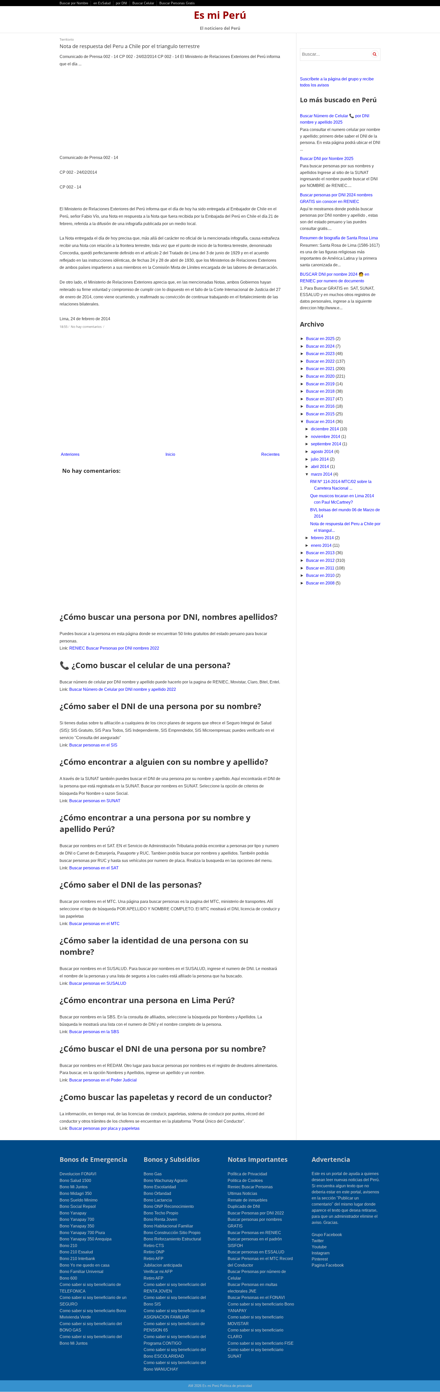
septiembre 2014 (326, 444)
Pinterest (320, 1259)
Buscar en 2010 (321, 575)
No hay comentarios (86, 326)
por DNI (121, 3)
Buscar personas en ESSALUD (256, 1252)
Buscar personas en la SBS (94, 1032)
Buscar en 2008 (321, 583)
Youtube (319, 1247)
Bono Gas (153, 1174)
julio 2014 (320, 459)
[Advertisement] (170, 110)
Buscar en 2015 (321, 414)
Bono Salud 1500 (75, 1180)
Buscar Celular (143, 3)
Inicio (170, 454)
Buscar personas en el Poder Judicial (103, 1080)
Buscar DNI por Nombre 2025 (326, 158)
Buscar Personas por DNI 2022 (256, 1213)
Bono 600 (68, 1278)
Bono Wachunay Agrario (165, 1180)
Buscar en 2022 (321, 361)
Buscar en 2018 (321, 391)
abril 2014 (320, 466)
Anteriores (70, 454)
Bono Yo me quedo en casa (84, 1265)
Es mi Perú (220, 15)
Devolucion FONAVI (78, 1174)
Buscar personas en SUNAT (94, 801)
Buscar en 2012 (321, 560)
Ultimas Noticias (242, 1193)
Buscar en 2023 (321, 353)
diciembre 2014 (325, 429)
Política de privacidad (236, 1386)
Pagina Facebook (328, 1265)
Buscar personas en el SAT (94, 868)
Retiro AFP (153, 1258)
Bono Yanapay (73, 1213)
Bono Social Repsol (78, 1206)
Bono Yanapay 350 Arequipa (86, 1239)
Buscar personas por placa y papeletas (104, 1128)
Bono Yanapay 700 (77, 1219)
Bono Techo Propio (161, 1213)
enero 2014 (322, 545)
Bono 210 (68, 1245)
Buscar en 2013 (321, 553)
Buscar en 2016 (321, 406)
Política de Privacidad (247, 1174)
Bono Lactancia (158, 1200)
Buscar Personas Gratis (177, 3)
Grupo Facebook (327, 1235)
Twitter (318, 1241)
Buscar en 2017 (321, 399)
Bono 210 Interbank (77, 1258)
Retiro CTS (154, 1245)
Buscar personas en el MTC (94, 923)
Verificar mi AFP (158, 1271)
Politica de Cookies (245, 1180)
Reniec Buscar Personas (250, 1187)
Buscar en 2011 (320, 568)
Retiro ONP (154, 1252)
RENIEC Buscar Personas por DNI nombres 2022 (114, 648)
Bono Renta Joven (160, 1219)
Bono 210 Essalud (76, 1252)
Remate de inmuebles (247, 1200)
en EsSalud (102, 3)
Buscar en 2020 (321, 376)
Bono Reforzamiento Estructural (172, 1239)
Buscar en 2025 (321, 338)
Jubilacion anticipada (163, 1265)
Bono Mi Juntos (74, 1187)
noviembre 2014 (326, 436)
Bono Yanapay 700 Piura (82, 1232)
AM (190, 1386)
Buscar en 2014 (321, 421)
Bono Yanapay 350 (77, 1226)
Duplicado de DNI (244, 1206)
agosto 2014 (322, 451)
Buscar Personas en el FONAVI (256, 1297)
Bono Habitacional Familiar (168, 1226)
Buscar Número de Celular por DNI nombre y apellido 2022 (122, 689)
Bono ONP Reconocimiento (169, 1206)
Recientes (270, 454)
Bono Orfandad (157, 1193)
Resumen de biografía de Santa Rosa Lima (339, 238)
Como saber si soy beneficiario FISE (261, 1343)
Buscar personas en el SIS (93, 745)
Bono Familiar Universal (81, 1271)
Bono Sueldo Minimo (79, 1200)
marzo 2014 (322, 474)
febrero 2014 (323, 538)
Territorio (67, 39)
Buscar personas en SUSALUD (97, 983)
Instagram (320, 1253)
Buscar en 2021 (321, 369)
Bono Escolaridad (160, 1187)
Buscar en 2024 (321, 346)
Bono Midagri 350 (76, 1193)
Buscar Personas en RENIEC (254, 1232)
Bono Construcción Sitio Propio (172, 1232)
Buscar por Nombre (74, 3)
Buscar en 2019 (321, 384)
